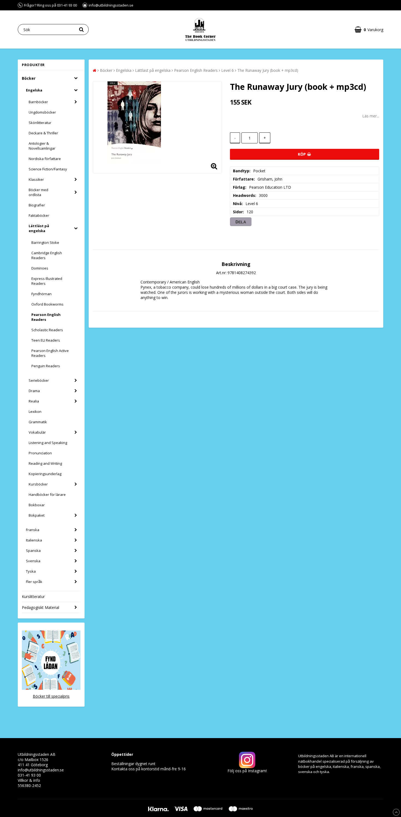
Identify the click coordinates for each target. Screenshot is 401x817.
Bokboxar (37, 504)
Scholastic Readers (47, 329)
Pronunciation (40, 453)
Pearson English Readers (46, 317)
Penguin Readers (45, 365)
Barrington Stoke (45, 242)
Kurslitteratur (33, 596)
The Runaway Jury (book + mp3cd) (267, 70)
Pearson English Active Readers (50, 353)
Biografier (37, 205)
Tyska (31, 571)
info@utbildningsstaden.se (41, 769)
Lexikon (35, 411)
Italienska (34, 540)
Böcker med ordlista (38, 192)
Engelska (34, 90)
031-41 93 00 (29, 775)
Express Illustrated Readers (46, 281)
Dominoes (39, 268)
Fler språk (34, 581)
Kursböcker (38, 484)
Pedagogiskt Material (40, 607)
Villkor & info (29, 780)
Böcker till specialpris (51, 696)
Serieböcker (39, 380)
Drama (34, 390)
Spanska (33, 550)
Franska (32, 529)
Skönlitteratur (40, 122)
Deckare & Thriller (43, 133)
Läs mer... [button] (370, 116)
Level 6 (227, 70)
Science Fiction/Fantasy (48, 169)
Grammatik (38, 421)
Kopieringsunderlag (45, 473)
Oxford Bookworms (47, 304)
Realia (34, 401)
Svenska (33, 560)
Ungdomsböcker (42, 112)
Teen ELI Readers (45, 340)
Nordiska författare (45, 158)
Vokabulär (37, 432)
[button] (369, 29)
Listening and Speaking (48, 442)
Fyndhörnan (41, 293)
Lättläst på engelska (39, 228)
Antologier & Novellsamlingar (42, 146)
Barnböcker (38, 101)
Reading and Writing (45, 463)
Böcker (28, 78)
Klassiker (36, 179)
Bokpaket (36, 515)
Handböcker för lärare (47, 494)
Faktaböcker (39, 215)
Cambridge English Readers (46, 255)
